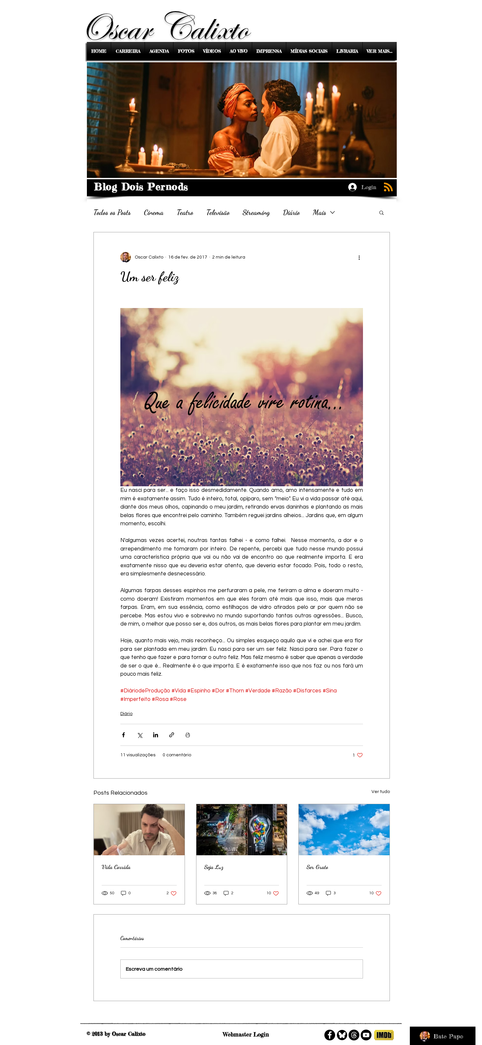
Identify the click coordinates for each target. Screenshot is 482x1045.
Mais (319, 212)
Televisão (218, 212)
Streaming (256, 212)
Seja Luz (213, 866)
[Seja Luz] (241, 829)
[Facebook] (329, 1035)
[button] (381, 212)
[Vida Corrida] (139, 829)
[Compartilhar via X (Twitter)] (139, 735)
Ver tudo (381, 791)
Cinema (154, 212)
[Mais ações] (359, 257)
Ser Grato (317, 866)
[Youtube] (366, 1035)
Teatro (185, 212)
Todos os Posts (112, 212)
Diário (291, 212)
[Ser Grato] (344, 829)
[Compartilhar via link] (172, 735)
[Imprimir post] (188, 735)
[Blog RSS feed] (388, 187)
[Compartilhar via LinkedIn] (155, 735)
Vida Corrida (116, 866)
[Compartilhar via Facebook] (123, 735)
